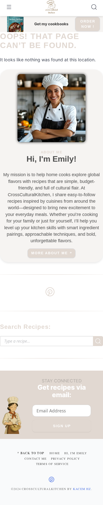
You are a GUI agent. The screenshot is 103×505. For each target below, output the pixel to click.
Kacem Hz (82, 489)
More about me (49, 253)
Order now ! (87, 24)
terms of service (52, 464)
